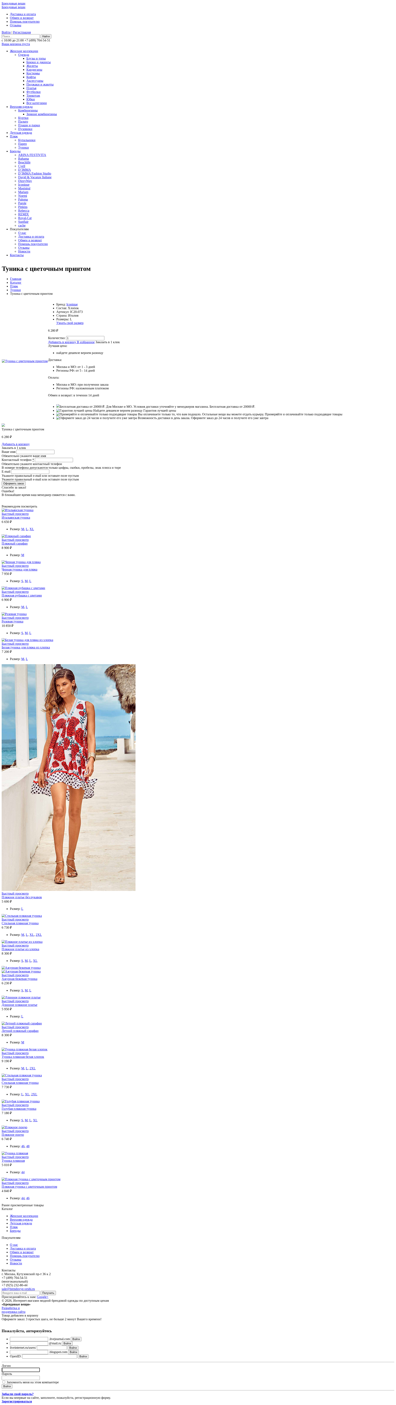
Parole (22, 203)
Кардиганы (34, 69)
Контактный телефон (18, 460)
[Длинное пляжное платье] (21, 997)
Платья (31, 88)
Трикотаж (33, 95)
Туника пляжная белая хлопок (23, 1056)
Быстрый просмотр (15, 514)
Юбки (30, 99)
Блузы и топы (36, 58)
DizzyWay (25, 181)
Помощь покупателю (25, 21)
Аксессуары (34, 80)
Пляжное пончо (13, 1134)
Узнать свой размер (70, 323)
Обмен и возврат (22, 18)
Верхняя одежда (21, 106)
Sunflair (23, 221)
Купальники (26, 140)
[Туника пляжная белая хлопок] (24, 1049)
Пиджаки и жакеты (40, 84)
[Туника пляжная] (15, 1153)
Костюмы (33, 73)
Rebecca (23, 210)
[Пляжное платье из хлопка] (22, 941)
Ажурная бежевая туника (19, 979)
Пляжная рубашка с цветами (22, 595)
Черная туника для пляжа (19, 569)
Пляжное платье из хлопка (20, 949)
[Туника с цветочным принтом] (25, 361)
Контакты (17, 255)
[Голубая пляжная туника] (21, 1101)
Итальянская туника (16, 517)
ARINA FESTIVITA (32, 155)
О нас (22, 233)
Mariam (23, 192)
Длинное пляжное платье (19, 1005)
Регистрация (22, 32)
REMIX (23, 214)
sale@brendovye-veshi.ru (18, 1289)
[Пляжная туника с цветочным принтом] (31, 1179)
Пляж (14, 136)
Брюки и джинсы (38, 62)
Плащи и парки (29, 125)
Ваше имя (9, 451)
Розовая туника (12, 621)
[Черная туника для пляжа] (21, 562)
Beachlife (24, 162)
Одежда (23, 54)
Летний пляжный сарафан (20, 1031)
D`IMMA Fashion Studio (34, 173)
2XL (39, 934)
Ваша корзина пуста (16, 44)
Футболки (33, 92)
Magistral (24, 188)
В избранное (86, 342)
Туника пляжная (13, 1160)
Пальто (23, 121)
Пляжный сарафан (15, 543)
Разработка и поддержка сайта (13, 1309)
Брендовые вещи (13, 3)
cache (22, 225)
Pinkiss (22, 207)
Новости (24, 251)
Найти (46, 36)
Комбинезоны (28, 110)
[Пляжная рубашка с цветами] (23, 588)
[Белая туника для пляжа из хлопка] (27, 640)
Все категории (36, 103)
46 (23, 1146)
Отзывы (15, 25)
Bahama (23, 158)
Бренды (15, 151)
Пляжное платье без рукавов (22, 897)
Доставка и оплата (23, 14)
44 (23, 1172)
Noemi (22, 195)
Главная (15, 279)
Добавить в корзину (62, 342)
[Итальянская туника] (17, 510)
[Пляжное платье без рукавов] (69, 890)
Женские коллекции (24, 51)
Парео (22, 144)
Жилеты (32, 66)
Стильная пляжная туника (20, 923)
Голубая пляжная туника (19, 1108)
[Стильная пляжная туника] (22, 915)
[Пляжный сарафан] (16, 536)
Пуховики (25, 129)
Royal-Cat (25, 218)
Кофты (31, 77)
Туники (23, 147)
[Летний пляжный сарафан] (22, 1023)
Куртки (23, 118)
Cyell (21, 166)
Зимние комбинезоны (41, 114)
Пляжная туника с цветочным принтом (29, 1186)
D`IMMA (24, 170)
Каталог (15, 282)
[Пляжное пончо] (14, 1127)
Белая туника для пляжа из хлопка (26, 647)
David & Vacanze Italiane (35, 177)
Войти (6, 32)
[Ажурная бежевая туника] (21, 967)
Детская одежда (21, 132)
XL (31, 529)
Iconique (23, 184)
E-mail (6, 471)
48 (27, 1146)
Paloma (23, 199)
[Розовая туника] (14, 614)
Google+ (42, 1297)
